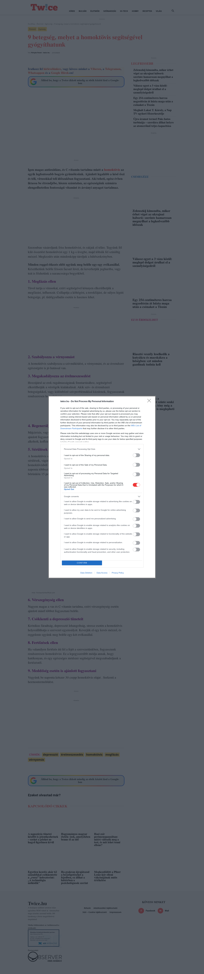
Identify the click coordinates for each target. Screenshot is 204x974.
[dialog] (102, 487)
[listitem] (102, 449)
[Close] (150, 401)
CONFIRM (82, 563)
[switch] (136, 455)
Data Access (102, 573)
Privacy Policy (118, 573)
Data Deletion (86, 573)
